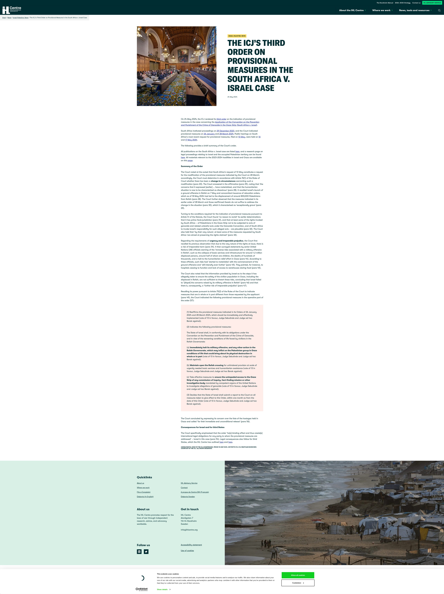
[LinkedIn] (139, 551)
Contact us (416, 3)
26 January (209, 134)
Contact (184, 488)
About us (140, 483)
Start (4, 18)
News (9, 18)
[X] (146, 551)
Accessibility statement (191, 545)
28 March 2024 (226, 134)
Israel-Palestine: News (20, 18)
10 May (241, 137)
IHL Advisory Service (432, 3)
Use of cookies (187, 550)
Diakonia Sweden (188, 497)
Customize (296, 583)
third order (221, 119)
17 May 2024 (191, 140)
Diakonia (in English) (145, 497)
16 (260, 137)
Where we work (143, 488)
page (190, 160)
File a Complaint (143, 492)
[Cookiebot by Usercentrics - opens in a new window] (142, 589)
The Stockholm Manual (385, 3)
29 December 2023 (225, 131)
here (237, 151)
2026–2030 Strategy (402, 3)
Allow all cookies (298, 575)
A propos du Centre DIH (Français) (195, 492)
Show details (162, 589)
